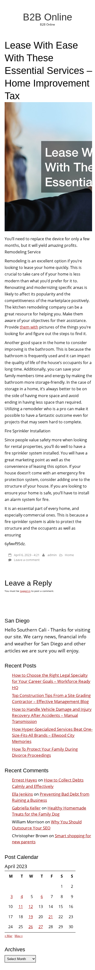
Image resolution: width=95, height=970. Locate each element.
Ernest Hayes (24, 780)
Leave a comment (27, 560)
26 (30, 926)
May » (19, 936)
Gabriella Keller (26, 808)
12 (30, 906)
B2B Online (47, 17)
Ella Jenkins (22, 794)
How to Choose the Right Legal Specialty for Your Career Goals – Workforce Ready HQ (51, 681)
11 (21, 906)
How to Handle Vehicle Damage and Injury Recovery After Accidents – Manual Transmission (52, 715)
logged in (25, 591)
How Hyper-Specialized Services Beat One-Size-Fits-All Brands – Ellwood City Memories (52, 735)
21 (50, 916)
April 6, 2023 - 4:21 (26, 555)
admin (52, 555)
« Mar (8, 936)
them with (29, 327)
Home (69, 555)
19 (30, 916)
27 (40, 926)
